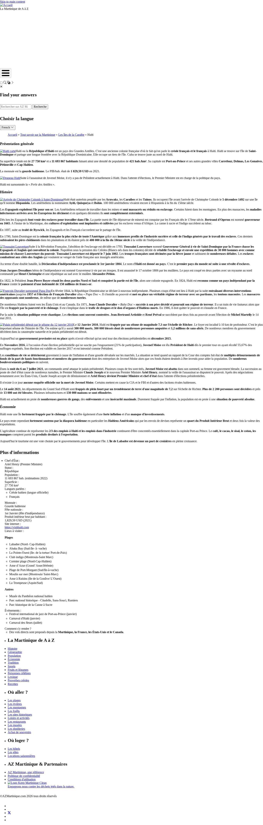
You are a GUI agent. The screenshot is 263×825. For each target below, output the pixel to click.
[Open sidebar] (8, 83)
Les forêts (14, 711)
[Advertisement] (131, 39)
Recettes (13, 684)
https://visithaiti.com (17, 527)
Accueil (12, 134)
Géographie (15, 652)
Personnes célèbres (19, 673)
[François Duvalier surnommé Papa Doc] (25, 290)
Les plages (14, 700)
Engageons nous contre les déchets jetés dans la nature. (41, 786)
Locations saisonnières (21, 756)
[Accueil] (6, 5)
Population (14, 655)
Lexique (13, 676)
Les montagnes (17, 707)
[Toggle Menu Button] (5, 73)
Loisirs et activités (18, 718)
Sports (11, 666)
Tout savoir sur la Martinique (37, 134)
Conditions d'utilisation (22, 779)
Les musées (15, 725)
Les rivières (15, 704)
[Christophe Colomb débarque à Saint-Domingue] (32, 199)
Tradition (13, 662)
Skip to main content (12, 1)
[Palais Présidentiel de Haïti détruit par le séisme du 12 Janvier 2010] (36, 324)
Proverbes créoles (18, 680)
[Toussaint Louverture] (14, 246)
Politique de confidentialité (24, 776)
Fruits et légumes (18, 669)
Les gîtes (13, 752)
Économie (14, 659)
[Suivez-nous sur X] (9, 812)
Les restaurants (17, 721)
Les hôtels (14, 748)
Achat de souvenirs (19, 732)
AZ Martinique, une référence (26, 772)
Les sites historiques (20, 714)
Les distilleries (16, 728)
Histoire (12, 648)
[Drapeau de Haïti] (10, 178)
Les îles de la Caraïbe (71, 134)
